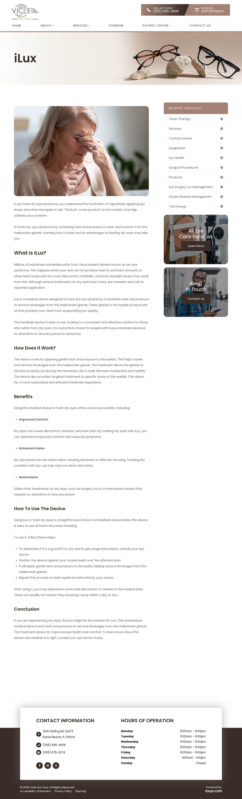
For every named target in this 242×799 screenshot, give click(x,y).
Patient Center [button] (155, 25)
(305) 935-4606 (54, 745)
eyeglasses (177, 148)
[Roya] (213, 791)
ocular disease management (190, 197)
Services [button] (80, 25)
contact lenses (180, 138)
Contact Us (200, 25)
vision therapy (180, 119)
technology (177, 206)
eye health (176, 158)
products (175, 177)
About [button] (46, 25)
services (175, 129)
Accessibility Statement (35, 791)
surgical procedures (183, 167)
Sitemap (80, 791)
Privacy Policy (63, 791)
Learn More (196, 246)
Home (16, 25)
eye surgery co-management (191, 187)
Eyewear (116, 25)
